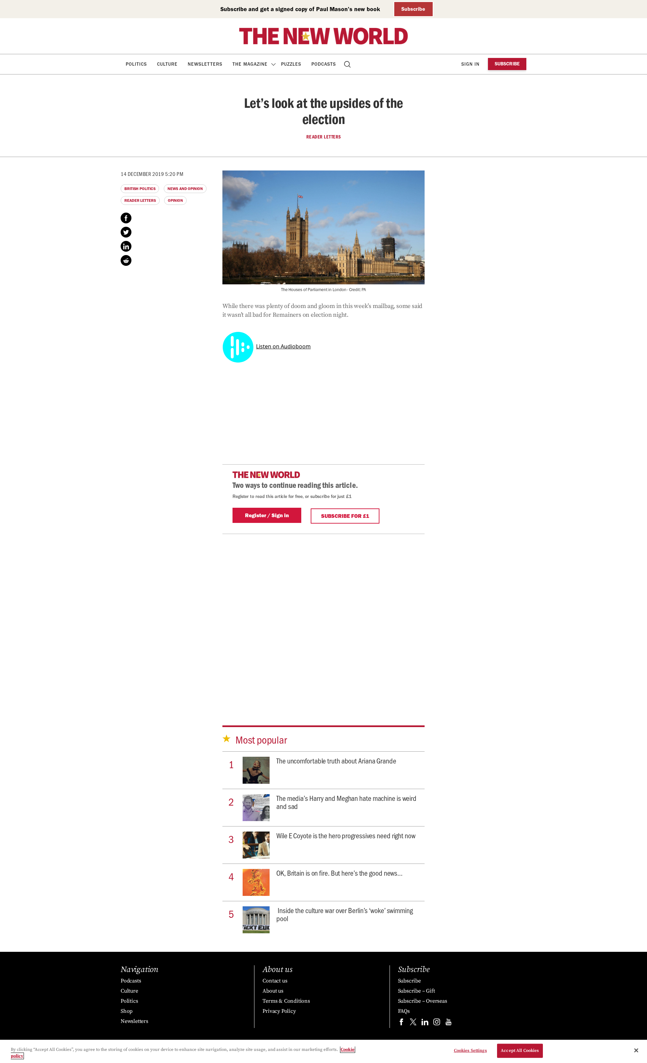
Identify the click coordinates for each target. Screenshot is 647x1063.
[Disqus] (323, 618)
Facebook (126, 218)
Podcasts (323, 64)
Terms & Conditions (286, 1001)
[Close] (636, 1050)
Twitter (126, 232)
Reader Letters (323, 137)
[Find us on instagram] (436, 1023)
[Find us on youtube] (448, 1023)
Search (348, 64)
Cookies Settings (470, 1050)
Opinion (175, 200)
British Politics (139, 188)
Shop (126, 1011)
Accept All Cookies (520, 1050)
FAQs (404, 1011)
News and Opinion (185, 188)
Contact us (275, 980)
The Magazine (250, 64)
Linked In (126, 246)
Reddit (126, 260)
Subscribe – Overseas (422, 1001)
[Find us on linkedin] (425, 1023)
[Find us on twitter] (413, 1023)
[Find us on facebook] (401, 1023)
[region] (323, 1051)
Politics (136, 64)
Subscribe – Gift (416, 991)
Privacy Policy (279, 1011)
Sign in (470, 64)
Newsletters (205, 64)
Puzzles (291, 64)
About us (273, 991)
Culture (167, 64)
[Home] (323, 36)
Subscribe (413, 9)
